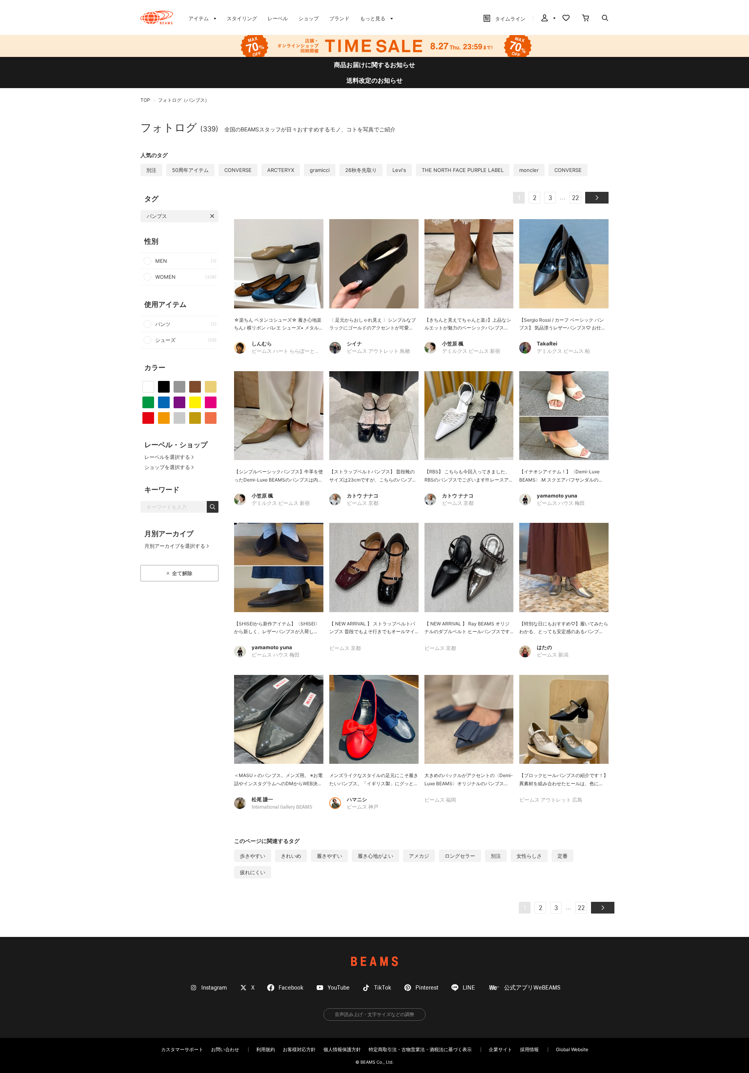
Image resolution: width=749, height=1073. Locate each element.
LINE (469, 988)
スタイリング (242, 18)
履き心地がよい (375, 856)
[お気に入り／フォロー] (566, 18)
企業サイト (500, 1049)
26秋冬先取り (361, 170)
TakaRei (547, 343)
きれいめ (291, 856)
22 (575, 198)
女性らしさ (529, 856)
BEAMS (374, 961)
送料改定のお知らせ (374, 80)
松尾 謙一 (262, 799)
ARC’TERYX (280, 170)
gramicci (320, 170)
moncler (529, 170)
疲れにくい (252, 872)
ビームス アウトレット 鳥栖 (378, 351)
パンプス (157, 216)
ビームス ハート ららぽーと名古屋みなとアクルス (309, 351)
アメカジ (419, 856)
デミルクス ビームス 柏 (563, 351)
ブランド (339, 18)
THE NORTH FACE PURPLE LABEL (463, 170)
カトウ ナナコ (362, 495)
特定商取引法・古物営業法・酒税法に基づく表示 (420, 1049)
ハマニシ (357, 799)
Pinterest (426, 988)
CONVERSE (238, 170)
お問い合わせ (225, 1049)
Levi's (399, 170)
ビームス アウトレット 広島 (550, 800)
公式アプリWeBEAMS (532, 988)
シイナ (354, 343)
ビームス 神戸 (362, 807)
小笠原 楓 (452, 343)
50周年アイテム (190, 170)
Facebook (291, 988)
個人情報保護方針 (342, 1049)
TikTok (382, 988)
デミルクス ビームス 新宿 (471, 351)
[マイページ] (548, 18)
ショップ (308, 18)
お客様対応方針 (299, 1049)
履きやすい (329, 856)
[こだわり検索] (605, 18)
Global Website (572, 1049)
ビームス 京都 (362, 503)
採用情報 (529, 1049)
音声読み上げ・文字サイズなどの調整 (374, 1014)
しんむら (262, 343)
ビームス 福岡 (440, 800)
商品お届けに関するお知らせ (374, 65)
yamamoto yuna (557, 495)
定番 (562, 856)
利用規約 (265, 1049)
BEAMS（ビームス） (156, 18)
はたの (544, 647)
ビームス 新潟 (552, 655)
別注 (151, 170)
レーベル (278, 18)
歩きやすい (252, 856)
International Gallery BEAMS (282, 807)
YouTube (339, 988)
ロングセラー (460, 856)
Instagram (214, 988)
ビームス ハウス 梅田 (561, 503)
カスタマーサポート (182, 1049)
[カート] (585, 18)
